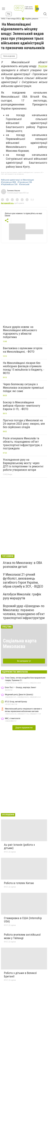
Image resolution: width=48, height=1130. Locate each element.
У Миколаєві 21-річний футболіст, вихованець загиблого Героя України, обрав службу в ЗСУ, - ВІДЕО (23, 580)
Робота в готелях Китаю (19, 883)
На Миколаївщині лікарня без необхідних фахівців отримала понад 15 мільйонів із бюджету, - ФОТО (23, 368)
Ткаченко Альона (13, 190)
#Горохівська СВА (24, 182)
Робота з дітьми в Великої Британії (20, 974)
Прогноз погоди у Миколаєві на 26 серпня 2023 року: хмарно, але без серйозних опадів (24, 424)
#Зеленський (24, 184)
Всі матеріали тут (24, 661)
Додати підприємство (24, 727)
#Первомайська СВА (9, 184)
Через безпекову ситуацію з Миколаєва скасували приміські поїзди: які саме (23, 388)
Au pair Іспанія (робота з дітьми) (19, 846)
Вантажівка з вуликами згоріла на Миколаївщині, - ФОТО (22, 349)
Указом (42, 66)
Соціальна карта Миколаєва (19, 643)
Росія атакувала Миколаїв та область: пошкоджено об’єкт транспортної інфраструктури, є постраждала (22, 443)
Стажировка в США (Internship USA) (23, 919)
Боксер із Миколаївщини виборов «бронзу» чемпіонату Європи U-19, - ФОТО (21, 406)
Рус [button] (8, 14)
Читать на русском (9, 56)
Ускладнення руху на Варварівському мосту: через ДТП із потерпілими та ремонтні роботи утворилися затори (23, 465)
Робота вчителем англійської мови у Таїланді (22, 936)
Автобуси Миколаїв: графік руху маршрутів (22, 596)
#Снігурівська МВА (8, 182)
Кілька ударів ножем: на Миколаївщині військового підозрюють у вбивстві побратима (20, 332)
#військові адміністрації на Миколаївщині (17, 180)
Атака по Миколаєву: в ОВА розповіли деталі (22, 565)
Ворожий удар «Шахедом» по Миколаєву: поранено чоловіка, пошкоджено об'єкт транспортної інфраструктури (24, 612)
